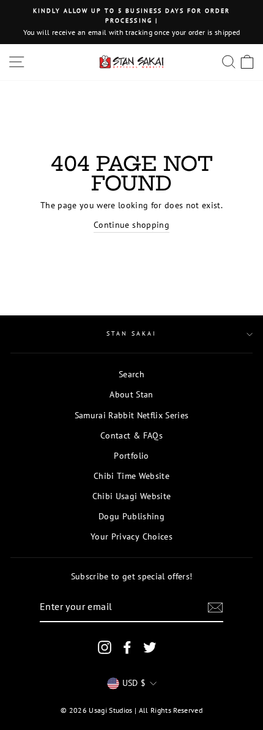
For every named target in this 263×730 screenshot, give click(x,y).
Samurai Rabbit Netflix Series (132, 415)
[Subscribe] (215, 607)
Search (131, 374)
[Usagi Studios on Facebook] (127, 648)
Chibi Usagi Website (131, 496)
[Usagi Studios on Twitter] (150, 648)
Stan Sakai (131, 333)
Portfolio (131, 455)
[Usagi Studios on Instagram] (104, 648)
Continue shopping (131, 224)
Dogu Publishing (131, 516)
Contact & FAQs (131, 435)
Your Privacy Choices (131, 536)
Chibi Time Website (131, 475)
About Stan (131, 394)
